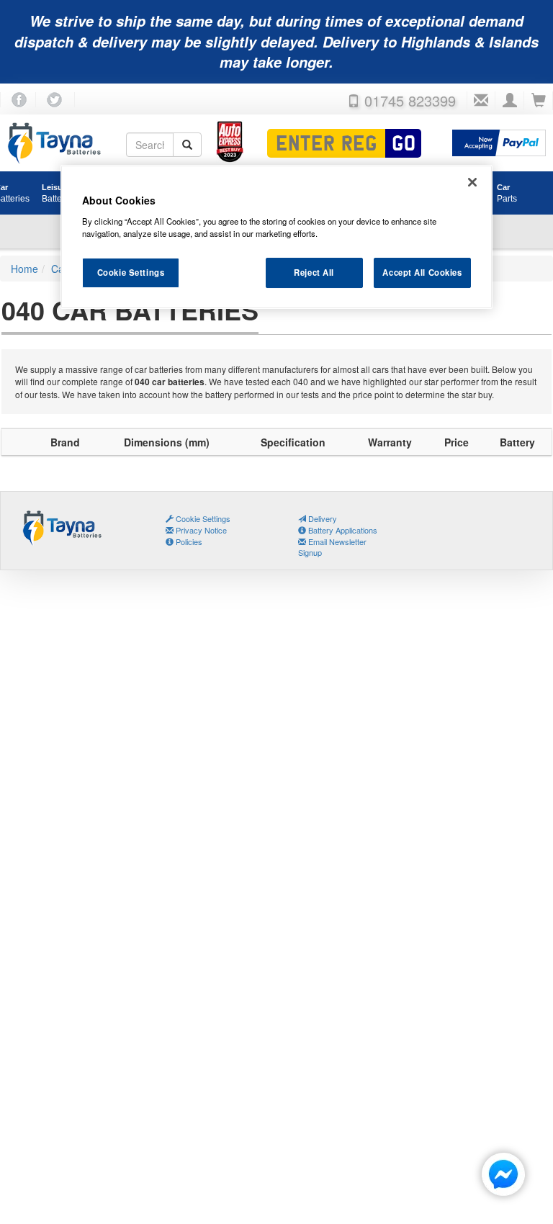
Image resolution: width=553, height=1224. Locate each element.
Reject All (314, 272)
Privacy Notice (200, 530)
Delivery (321, 518)
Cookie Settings (131, 272)
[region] (276, 237)
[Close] (472, 182)
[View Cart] (538, 100)
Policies (188, 541)
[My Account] (509, 100)
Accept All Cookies (422, 272)
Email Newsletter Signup (332, 547)
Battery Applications (341, 530)
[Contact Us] (481, 100)
